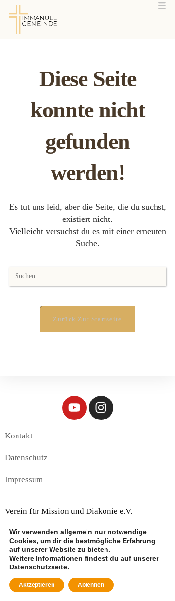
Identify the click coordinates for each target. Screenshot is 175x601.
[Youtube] (74, 408)
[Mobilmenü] (162, 6)
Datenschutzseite (38, 567)
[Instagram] (101, 408)
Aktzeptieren (36, 585)
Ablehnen (91, 585)
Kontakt (19, 435)
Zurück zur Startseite (87, 319)
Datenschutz (26, 457)
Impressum (24, 479)
